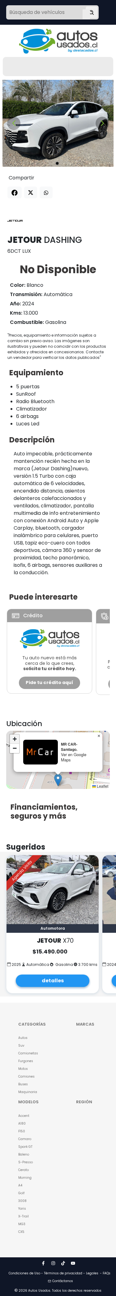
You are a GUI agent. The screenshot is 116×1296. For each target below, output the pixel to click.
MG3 (21, 1224)
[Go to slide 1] (57, 163)
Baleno (23, 1154)
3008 (22, 1201)
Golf (21, 1193)
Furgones (25, 1061)
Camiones (26, 1076)
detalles (53, 980)
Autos (23, 1038)
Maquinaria (27, 1092)
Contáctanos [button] (62, 1281)
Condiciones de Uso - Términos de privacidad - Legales (53, 1273)
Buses (23, 1084)
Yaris (22, 1208)
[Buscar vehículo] (91, 12)
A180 (22, 1123)
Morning (25, 1177)
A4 (20, 1185)
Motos (23, 1068)
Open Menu (86, 13)
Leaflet (102, 786)
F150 (21, 1131)
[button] (58, 780)
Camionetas (28, 1053)
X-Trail (23, 1216)
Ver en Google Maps (73, 757)
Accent (23, 1115)
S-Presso (25, 1162)
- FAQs (105, 1273)
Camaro (24, 1139)
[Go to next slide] (102, 123)
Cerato (23, 1170)
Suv (21, 1045)
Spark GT (25, 1146)
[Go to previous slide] (13, 123)
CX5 (21, 1231)
